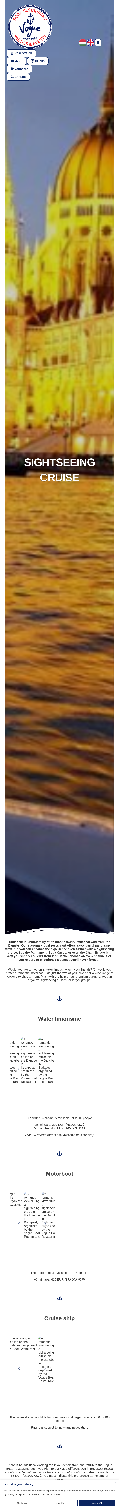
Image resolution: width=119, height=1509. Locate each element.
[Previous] (19, 1069)
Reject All (59, 1503)
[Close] (116, 1482)
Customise (22, 1503)
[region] (59, 1494)
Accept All (97, 1503)
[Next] (45, 1069)
